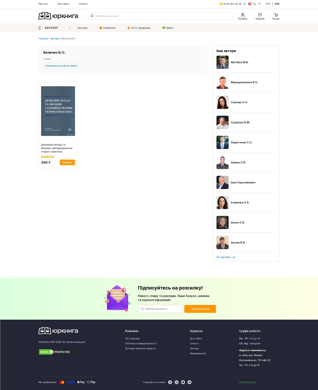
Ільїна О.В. (238, 222)
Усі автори (223, 257)
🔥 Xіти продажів (138, 27)
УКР (277, 3)
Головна (43, 38)
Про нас (43, 3)
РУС (268, 3)
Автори (82, 27)
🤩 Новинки (107, 27)
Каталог (51, 27)
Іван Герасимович (243, 182)
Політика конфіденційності (141, 343)
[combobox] (160, 16)
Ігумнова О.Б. (240, 202)
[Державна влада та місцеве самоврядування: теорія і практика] (58, 111)
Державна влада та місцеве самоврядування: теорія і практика (57, 148)
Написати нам (247, 382)
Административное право (62, 65)
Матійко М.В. (240, 62)
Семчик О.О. (239, 102)
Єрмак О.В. (238, 162)
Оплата (83, 3)
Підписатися (200, 309)
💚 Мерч (167, 27)
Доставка (63, 3)
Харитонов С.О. (241, 142)
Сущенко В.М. (240, 122)
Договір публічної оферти (140, 348)
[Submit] (92, 16)
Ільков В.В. (238, 242)
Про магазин (132, 338)
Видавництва (198, 353)
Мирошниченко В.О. (244, 82)
